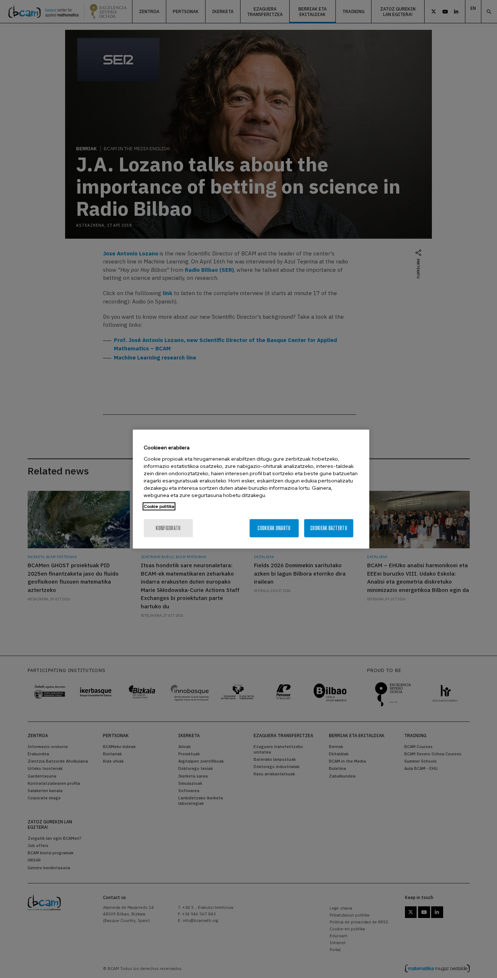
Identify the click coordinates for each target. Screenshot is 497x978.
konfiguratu (168, 528)
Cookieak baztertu (328, 528)
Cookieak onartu (274, 528)
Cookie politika (159, 506)
